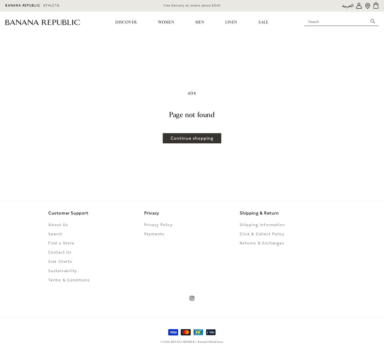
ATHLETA (51, 5)
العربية (347, 5)
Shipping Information (262, 225)
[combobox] (341, 21)
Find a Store (61, 243)
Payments (154, 234)
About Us (58, 225)
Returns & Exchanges (262, 243)
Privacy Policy (158, 225)
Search (55, 234)
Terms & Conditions (69, 280)
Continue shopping (192, 138)
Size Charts (60, 261)
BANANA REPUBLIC (22, 5)
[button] (126, 22)
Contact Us (60, 252)
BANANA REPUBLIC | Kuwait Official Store (197, 342)
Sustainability (62, 271)
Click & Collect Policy (262, 234)
